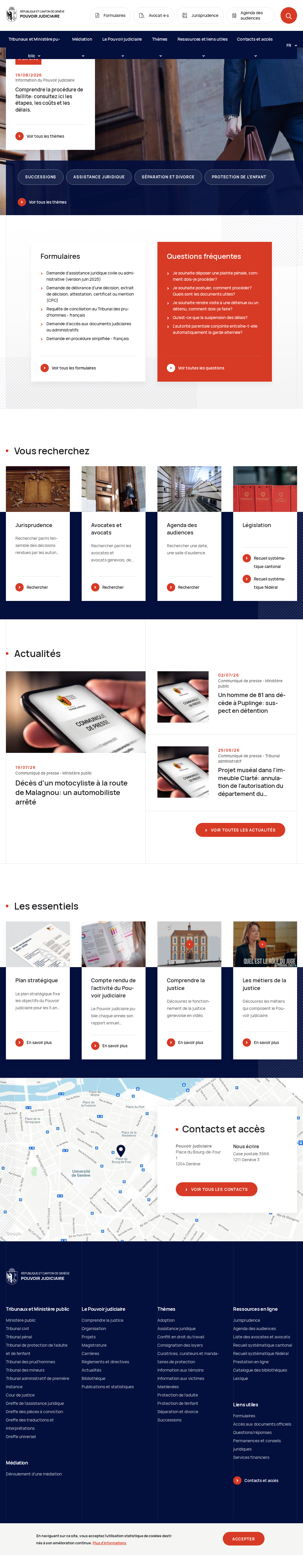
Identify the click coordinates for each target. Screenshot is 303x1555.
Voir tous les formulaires (74, 368)
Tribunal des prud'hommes (30, 1361)
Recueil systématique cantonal (269, 562)
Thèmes (159, 39)
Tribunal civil (17, 1328)
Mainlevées (168, 1386)
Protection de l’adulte (177, 1395)
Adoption (166, 1320)
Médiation (82, 39)
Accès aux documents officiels (262, 1424)
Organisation (94, 1328)
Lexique (240, 1378)
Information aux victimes (180, 1378)
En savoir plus (39, 1042)
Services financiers (251, 1457)
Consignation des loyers (180, 1345)
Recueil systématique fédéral (269, 583)
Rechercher (37, 587)
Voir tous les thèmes (45, 136)
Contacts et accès (255, 39)
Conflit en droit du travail (180, 1337)
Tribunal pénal (19, 1337)
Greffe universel (21, 1436)
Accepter (243, 1539)
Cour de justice (20, 1395)
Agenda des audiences (254, 1328)
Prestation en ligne (251, 1361)
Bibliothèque (93, 1378)
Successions (40, 177)
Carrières (90, 1353)
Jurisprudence (246, 1320)
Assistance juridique (99, 177)
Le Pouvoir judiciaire (122, 39)
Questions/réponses (252, 1432)
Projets (89, 1337)
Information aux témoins (180, 1370)
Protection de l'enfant (239, 177)
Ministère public (21, 1320)
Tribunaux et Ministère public (34, 41)
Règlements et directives (105, 1361)
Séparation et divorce (168, 177)
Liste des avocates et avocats (261, 1337)
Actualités (91, 1370)
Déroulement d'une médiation (34, 1474)
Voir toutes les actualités (243, 830)
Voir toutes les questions (201, 368)
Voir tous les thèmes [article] (48, 202)
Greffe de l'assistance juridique (35, 1403)
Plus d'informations (109, 1543)
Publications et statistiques (108, 1386)
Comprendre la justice (102, 1320)
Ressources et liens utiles (203, 39)
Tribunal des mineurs (25, 1370)
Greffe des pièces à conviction (34, 1411)
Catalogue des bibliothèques (260, 1370)
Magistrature (94, 1345)
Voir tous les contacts (219, 1189)
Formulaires (244, 1415)
